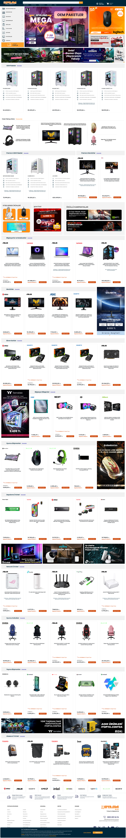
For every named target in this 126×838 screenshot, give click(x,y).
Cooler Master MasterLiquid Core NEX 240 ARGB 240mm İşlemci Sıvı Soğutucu (88, 418)
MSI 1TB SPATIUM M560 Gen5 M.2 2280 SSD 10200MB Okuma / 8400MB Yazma (61, 521)
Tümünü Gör (19, 65)
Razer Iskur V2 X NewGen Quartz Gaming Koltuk (111, 644)
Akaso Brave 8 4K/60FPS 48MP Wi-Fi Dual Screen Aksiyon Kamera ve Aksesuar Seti (111, 763)
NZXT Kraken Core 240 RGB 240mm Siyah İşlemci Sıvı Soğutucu (64, 418)
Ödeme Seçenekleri (61, 814)
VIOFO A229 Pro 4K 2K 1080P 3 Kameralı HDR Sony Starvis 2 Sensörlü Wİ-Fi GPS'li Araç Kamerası (61, 763)
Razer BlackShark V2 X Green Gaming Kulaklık (60, 469)
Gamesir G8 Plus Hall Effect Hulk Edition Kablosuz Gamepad (86, 695)
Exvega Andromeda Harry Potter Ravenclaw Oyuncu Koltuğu (12, 644)
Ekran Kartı (9, 814)
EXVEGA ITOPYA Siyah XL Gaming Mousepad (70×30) (84, 469)
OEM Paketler (26, 4)
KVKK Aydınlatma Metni (45, 822)
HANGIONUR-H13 (81, 88)
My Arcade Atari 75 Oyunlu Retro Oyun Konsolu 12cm (61, 695)
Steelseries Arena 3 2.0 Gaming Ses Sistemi (12, 695)
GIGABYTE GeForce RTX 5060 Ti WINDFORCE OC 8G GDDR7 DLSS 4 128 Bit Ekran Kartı (86, 367)
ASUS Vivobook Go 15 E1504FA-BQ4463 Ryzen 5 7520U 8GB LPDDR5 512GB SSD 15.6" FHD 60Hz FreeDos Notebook (12, 265)
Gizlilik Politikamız (43, 826)
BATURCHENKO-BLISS (8, 176)
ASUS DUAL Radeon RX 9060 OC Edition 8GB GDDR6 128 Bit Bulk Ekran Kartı (111, 367)
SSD (8, 818)
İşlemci (8, 809)
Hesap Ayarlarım (78, 809)
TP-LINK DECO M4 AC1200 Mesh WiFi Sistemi (37, 592)
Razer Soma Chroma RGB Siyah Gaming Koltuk (37, 644)
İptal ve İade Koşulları (61, 816)
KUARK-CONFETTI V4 (107, 88)
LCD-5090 (54, 176)
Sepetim (76, 818)
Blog (55, 4)
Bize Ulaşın (59, 824)
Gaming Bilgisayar (26, 824)
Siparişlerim (77, 814)
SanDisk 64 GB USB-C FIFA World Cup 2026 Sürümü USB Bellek (86, 521)
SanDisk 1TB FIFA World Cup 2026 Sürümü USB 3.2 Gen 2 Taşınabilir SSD (37, 521)
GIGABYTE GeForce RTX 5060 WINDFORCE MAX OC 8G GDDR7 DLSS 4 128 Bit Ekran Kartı (61, 367)
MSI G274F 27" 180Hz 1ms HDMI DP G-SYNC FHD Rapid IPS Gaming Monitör (12, 316)
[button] (30, 61)
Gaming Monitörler (26, 822)
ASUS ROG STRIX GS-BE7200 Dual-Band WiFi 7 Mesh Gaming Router (12, 592)
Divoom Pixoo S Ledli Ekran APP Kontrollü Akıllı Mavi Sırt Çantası (86, 762)
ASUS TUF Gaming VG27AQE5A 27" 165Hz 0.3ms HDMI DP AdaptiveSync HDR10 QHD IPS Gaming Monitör (36, 316)
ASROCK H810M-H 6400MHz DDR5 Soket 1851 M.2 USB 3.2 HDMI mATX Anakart (112, 418)
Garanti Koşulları (43, 820)
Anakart (9, 811)
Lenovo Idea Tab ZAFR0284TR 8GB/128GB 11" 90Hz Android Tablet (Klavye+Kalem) (86, 264)
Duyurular (59, 822)
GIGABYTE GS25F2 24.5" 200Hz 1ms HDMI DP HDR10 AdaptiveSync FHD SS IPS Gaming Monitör (84, 316)
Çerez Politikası (43, 824)
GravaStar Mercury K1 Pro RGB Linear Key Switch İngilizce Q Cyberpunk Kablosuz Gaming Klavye (12, 470)
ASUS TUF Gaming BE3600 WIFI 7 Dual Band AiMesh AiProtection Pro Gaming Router (61, 593)
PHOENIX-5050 (6, 88)
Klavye (8, 826)
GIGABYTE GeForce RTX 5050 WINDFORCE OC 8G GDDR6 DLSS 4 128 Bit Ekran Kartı (37, 367)
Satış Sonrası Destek (61, 820)
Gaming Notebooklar (27, 820)
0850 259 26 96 (113, 817)
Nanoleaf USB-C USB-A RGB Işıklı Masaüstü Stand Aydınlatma (37, 695)
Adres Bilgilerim (78, 811)
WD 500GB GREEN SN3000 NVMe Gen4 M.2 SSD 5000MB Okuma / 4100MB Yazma (12, 521)
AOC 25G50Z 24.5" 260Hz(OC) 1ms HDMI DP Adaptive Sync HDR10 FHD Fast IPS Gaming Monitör (60, 316)
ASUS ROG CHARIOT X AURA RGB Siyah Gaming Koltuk (62, 644)
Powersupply (9, 822)
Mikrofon (24, 811)
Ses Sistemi (25, 816)
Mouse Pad (25, 814)
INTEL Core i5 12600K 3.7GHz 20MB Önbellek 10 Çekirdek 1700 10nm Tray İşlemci (41, 418)
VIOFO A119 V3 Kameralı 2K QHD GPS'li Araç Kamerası (12, 762)
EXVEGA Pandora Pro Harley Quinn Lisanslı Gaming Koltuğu (86, 644)
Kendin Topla (33, 4)
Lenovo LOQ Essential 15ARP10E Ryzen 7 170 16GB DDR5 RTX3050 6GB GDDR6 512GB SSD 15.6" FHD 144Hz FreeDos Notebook (37, 265)
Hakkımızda (49, 4)
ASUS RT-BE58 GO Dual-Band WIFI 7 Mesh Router (111, 592)
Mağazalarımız (41, 4)
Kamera (24, 818)
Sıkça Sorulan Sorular (61, 818)
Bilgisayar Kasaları (10, 820)
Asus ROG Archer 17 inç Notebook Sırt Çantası (37, 762)
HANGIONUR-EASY (32, 88)
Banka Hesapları (43, 816)
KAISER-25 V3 (31, 176)
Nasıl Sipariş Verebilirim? (62, 809)
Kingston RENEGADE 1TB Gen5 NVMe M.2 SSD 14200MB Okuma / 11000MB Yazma (111, 521)
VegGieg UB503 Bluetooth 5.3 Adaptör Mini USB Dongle (86, 592)
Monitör (8, 824)
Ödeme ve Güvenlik (44, 818)
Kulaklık (24, 809)
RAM (8, 816)
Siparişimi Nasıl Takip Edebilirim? (63, 811)
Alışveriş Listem (78, 816)
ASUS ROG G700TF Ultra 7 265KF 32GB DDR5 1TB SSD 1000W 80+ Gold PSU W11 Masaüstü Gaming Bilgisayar (111, 265)
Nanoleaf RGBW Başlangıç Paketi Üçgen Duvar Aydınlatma (111, 695)
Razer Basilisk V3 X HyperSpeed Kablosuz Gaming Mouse (36, 469)
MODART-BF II (55, 88)
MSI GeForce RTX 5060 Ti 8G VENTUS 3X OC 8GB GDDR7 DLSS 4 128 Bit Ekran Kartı (12, 367)
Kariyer (41, 811)
